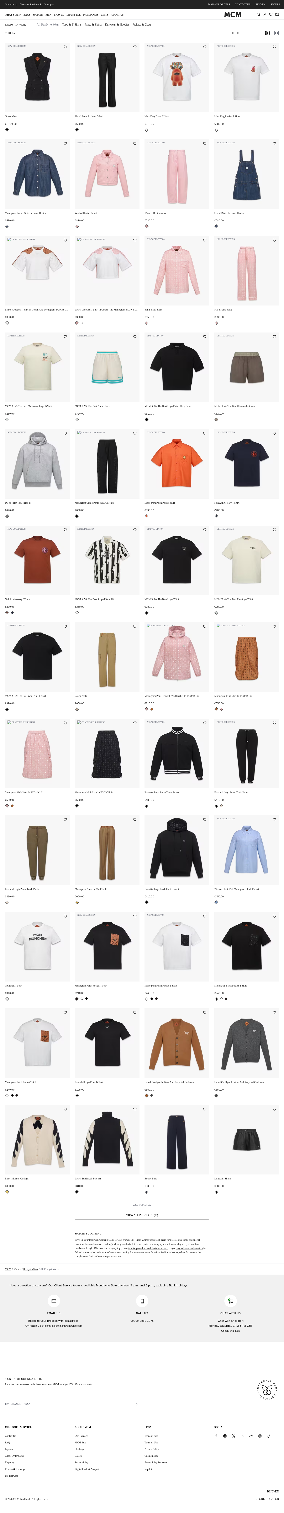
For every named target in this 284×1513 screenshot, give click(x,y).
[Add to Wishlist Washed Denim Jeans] (204, 143)
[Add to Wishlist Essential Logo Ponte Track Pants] (274, 723)
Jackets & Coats (142, 24)
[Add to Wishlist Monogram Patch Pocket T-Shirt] (135, 916)
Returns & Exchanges (15, 1469)
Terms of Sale (151, 1435)
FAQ (7, 1442)
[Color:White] (146, 130)
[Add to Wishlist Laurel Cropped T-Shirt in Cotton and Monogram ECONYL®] (65, 240)
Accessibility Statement (155, 1462)
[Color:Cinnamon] (7, 613)
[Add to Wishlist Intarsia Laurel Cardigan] (65, 1109)
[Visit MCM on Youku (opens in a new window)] (260, 1436)
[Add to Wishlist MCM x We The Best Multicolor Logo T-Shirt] (65, 337)
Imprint (148, 1469)
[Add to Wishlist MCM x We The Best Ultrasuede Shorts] (274, 337)
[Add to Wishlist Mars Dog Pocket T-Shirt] (274, 47)
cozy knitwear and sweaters (189, 1248)
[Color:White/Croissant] (7, 1192)
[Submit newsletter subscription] (136, 1404)
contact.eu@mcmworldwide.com (63, 1325)
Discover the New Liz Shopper (37, 4)
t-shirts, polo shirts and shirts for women (148, 1248)
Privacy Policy (151, 1449)
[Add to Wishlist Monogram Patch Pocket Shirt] (204, 433)
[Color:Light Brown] (77, 902)
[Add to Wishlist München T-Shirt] (65, 916)
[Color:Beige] (77, 709)
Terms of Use (151, 1442)
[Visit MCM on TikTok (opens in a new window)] (268, 1436)
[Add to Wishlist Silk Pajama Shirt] (204, 240)
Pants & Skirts (93, 24)
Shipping (9, 1462)
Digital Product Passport (87, 1469)
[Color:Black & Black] (86, 999)
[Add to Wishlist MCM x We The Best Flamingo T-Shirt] (274, 530)
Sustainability (81, 1462)
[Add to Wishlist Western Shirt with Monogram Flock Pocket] (274, 820)
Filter (235, 33)
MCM (8, 1269)
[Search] (258, 14)
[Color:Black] (7, 130)
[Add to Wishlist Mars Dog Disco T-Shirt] (204, 47)
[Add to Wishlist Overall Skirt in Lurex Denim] (274, 143)
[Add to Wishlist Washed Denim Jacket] (135, 143)
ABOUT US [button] (117, 14)
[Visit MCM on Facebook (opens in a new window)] (216, 1436)
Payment (9, 1449)
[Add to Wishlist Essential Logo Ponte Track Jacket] (204, 723)
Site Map (79, 1449)
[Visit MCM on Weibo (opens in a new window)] (251, 1436)
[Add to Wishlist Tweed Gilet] (65, 47)
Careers (78, 1455)
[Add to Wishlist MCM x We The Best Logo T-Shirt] (204, 530)
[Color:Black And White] (77, 613)
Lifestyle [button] (74, 14)
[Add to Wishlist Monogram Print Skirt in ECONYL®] (274, 626)
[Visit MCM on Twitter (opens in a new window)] (234, 1436)
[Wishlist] (271, 14)
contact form (71, 1320)
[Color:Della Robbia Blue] (216, 902)
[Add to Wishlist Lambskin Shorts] (274, 1109)
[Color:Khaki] (221, 806)
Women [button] (38, 14)
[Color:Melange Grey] (7, 516)
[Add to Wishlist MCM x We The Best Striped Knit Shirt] (135, 530)
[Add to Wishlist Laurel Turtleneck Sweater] (135, 1109)
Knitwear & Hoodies (117, 24)
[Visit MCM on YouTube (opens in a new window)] (242, 1436)
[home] (233, 16)
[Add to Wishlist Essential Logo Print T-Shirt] (135, 1012)
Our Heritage (81, 1435)
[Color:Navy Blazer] (216, 516)
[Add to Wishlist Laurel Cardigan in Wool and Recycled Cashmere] (204, 1012)
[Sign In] (265, 14)
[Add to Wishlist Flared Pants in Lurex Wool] (135, 47)
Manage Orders (219, 4)
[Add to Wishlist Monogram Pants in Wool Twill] (135, 820)
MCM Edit (80, 1442)
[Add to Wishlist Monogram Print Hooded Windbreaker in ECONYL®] (204, 626)
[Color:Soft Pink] (77, 226)
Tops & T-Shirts (71, 24)
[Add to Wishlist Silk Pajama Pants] (274, 240)
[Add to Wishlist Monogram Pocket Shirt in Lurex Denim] (65, 143)
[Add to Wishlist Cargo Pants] (135, 626)
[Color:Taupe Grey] (216, 419)
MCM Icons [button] (90, 14)
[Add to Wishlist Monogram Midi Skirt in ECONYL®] (65, 723)
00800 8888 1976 (142, 1320)
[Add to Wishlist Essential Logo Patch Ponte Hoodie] (204, 820)
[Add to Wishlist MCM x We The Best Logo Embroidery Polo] (204, 337)
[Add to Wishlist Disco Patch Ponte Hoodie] (65, 433)
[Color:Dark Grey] (152, 1095)
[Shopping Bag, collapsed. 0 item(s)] (277, 14)
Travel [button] (59, 14)
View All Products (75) (142, 1215)
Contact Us (10, 1435)
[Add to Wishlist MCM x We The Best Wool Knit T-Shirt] (65, 626)
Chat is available (230, 1330)
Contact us (243, 4)
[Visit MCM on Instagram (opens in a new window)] (225, 1436)
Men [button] (48, 14)
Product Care (11, 1475)
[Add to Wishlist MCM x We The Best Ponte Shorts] (135, 337)
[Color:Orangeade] (146, 516)
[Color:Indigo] (7, 226)
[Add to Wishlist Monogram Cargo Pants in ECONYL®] (135, 433)
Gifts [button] (104, 14)
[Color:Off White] (7, 419)
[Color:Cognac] (152, 709)
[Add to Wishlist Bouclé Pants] (204, 1109)
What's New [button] (13, 14)
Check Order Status (14, 1455)
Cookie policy (151, 1455)
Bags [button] (26, 14)
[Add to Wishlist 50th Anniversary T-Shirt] (274, 433)
